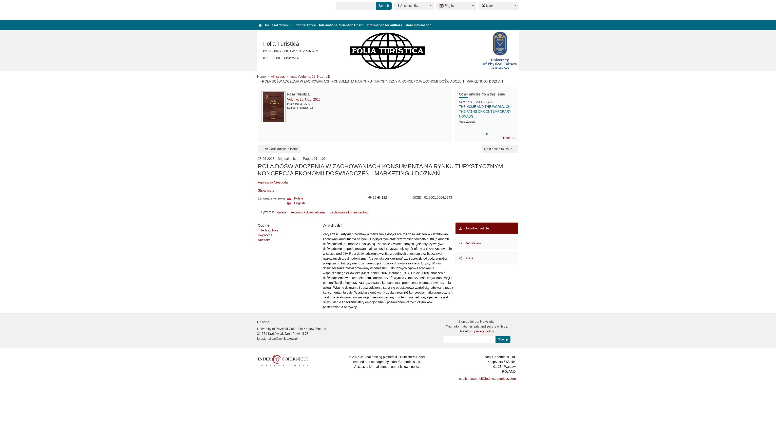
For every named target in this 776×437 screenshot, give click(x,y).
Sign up (503, 339)
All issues (278, 76)
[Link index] (283, 360)
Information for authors (384, 25)
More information (418, 25)
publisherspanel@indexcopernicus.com (487, 378)
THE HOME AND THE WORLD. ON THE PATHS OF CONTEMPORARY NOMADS (485, 111)
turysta (281, 212)
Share (468, 258)
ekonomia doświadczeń (308, 212)
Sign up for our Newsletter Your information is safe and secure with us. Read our (477, 326)
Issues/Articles (276, 25)
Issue (507, 138)
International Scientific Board (341, 25)
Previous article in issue (281, 149)
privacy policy (484, 331)
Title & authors (268, 230)
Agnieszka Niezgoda (273, 182)
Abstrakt (264, 240)
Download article (476, 228)
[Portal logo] (277, 10)
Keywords (265, 235)
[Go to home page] (260, 25)
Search (384, 5)
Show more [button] (266, 190)
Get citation (472, 243)
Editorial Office (304, 25)
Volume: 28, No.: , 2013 (304, 99)
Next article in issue (498, 149)
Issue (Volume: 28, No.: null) (310, 76)
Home (261, 76)
